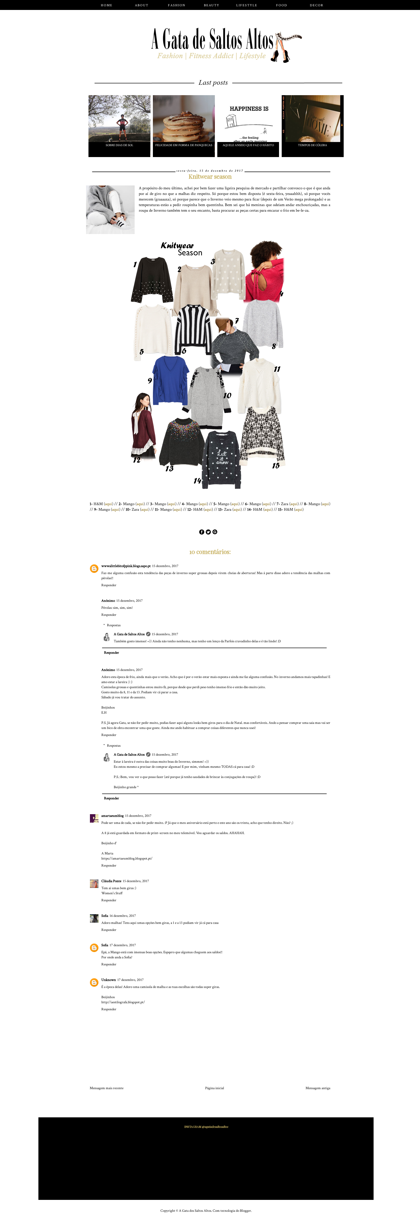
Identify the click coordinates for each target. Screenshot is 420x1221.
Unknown (108, 980)
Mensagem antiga (318, 1088)
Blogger (245, 1210)
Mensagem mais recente (106, 1088)
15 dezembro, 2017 (165, 566)
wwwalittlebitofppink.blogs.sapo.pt (126, 566)
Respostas (114, 625)
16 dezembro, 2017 (123, 915)
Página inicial (214, 1088)
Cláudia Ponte (111, 881)
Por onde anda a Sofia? (116, 957)
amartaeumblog (112, 815)
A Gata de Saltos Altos (129, 634)
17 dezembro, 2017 (123, 945)
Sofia (104, 915)
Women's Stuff (111, 893)
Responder (108, 585)
